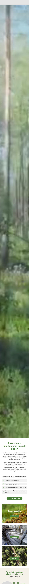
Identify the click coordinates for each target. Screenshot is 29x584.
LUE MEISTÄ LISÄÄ (14, 498)
